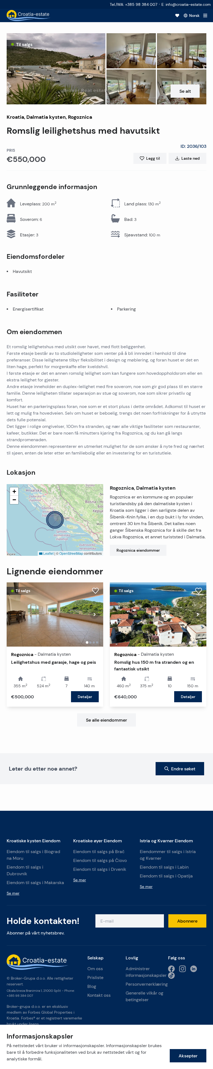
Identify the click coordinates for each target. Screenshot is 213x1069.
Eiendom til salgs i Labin (164, 867)
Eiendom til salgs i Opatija (166, 876)
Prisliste (95, 977)
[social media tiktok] (171, 975)
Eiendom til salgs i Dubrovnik (25, 870)
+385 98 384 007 (20, 995)
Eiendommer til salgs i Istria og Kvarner (168, 855)
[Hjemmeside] (29, 15)
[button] (56, 68)
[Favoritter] (177, 15)
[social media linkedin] (193, 968)
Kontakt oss (99, 995)
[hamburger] (205, 15)
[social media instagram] (182, 968)
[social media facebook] (171, 968)
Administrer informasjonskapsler (146, 972)
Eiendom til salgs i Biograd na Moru (33, 855)
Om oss (95, 968)
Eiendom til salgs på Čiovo (100, 860)
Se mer (13, 893)
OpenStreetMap (71, 553)
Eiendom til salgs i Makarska (35, 882)
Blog (91, 986)
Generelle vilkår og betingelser (144, 996)
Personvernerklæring (145, 984)
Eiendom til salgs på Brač (99, 851)
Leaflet (48, 553)
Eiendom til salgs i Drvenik (99, 869)
